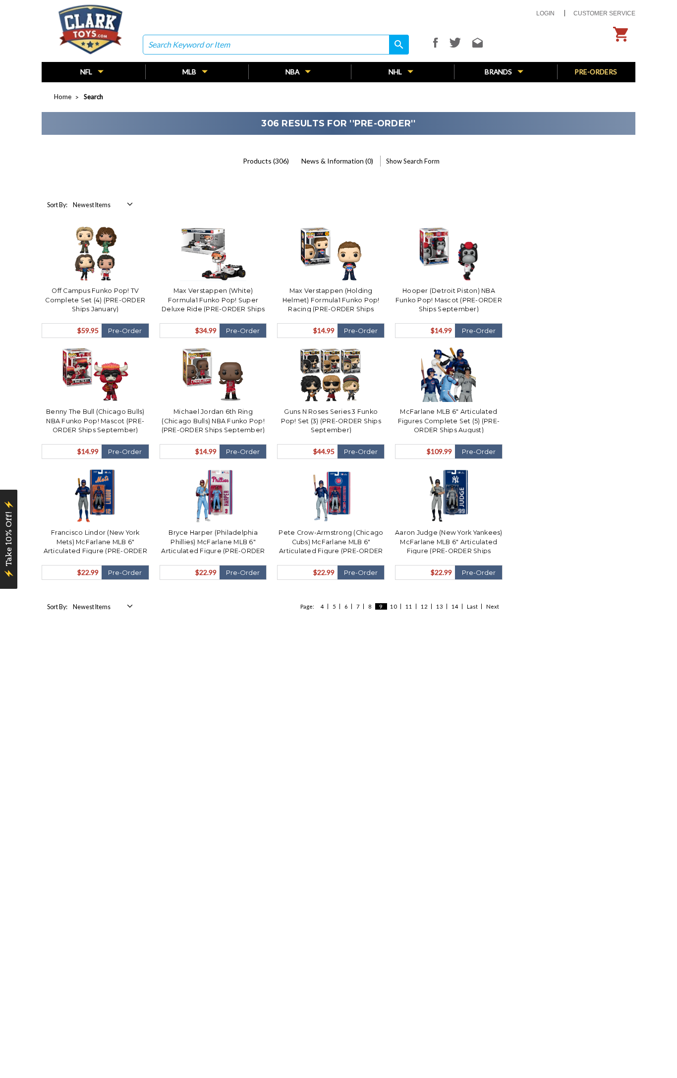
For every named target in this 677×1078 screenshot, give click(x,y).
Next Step (434, 609)
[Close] (519, 429)
